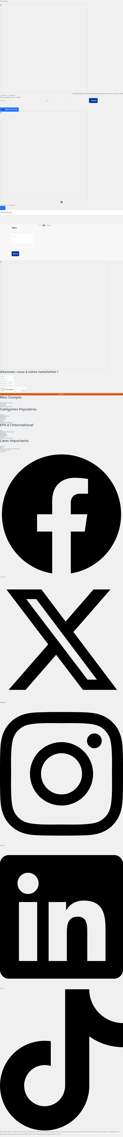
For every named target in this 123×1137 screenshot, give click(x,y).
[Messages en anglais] (7, 383)
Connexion (3, 95)
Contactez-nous (5, 450)
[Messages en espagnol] (7, 385)
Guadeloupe (3, 435)
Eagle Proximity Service (20, 1131)
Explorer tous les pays (6, 438)
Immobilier (76, 93)
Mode (1, 421)
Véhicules (98, 93)
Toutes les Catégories (6, 422)
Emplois (92, 93)
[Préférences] (7, 380)
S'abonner (62, 394)
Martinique (3, 434)
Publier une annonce (11, 109)
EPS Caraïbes (4, 1)
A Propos (116, 93)
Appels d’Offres (84, 93)
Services (103, 93)
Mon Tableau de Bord (6, 402)
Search (93, 100)
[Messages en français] (7, 382)
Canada (2, 436)
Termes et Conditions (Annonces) (10, 448)
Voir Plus (109, 93)
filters (14, 228)
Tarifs (121, 93)
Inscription (12, 95)
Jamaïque (3, 433)
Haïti (1, 430)
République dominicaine (7, 431)
